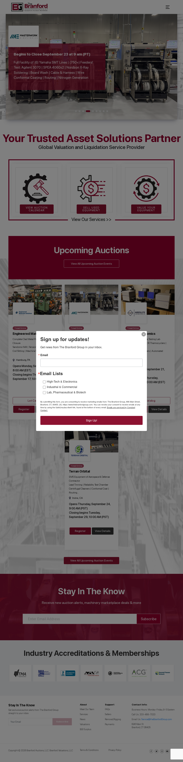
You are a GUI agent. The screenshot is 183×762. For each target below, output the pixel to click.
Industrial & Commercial (62, 387)
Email (44, 355)
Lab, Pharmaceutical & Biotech (66, 392)
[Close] (144, 334)
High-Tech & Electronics (62, 381)
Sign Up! (91, 420)
